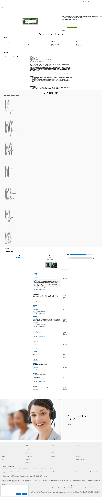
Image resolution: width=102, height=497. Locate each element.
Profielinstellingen (28, 448)
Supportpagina (53, 445)
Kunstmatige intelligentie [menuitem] (4, 3)
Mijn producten (28, 449)
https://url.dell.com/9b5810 (37, 284)
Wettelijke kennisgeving (78, 456)
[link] (89, 1)
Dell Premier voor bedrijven (97, 3)
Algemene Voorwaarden (13, 468)
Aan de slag (69, 424)
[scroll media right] (57, 265)
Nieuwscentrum (28, 459)
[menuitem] (11, 3)
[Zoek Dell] (35, 1)
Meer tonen (77, 19)
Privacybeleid (19, 468)
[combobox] (23, 1)
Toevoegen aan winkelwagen (72, 27)
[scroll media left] (44, 265)
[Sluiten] (27, 486)
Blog (76, 453)
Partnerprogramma (53, 456)
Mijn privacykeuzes (25, 468)
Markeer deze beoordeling (42, 289)
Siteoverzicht (3, 445)
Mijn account (27, 445)
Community (77, 445)
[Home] (2, 7)
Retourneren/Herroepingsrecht (55, 448)
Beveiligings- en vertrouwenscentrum (80, 459)
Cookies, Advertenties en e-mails (35, 468)
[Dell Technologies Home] (5, 1)
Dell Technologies (4, 466)
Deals (2, 459)
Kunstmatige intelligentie (5, 453)
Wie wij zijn (27, 453)
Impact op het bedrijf (28, 462)
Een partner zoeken (53, 453)
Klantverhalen (28, 463)
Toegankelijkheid (50, 468)
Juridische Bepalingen (43, 468)
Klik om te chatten (27, 481)
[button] (85, 1)
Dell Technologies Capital (29, 456)
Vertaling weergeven (35, 277)
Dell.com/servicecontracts (47, 475)
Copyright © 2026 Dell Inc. (5, 468)
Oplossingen (3, 456)
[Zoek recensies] (46, 270)
